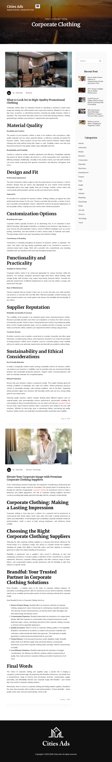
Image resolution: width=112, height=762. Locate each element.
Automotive (82, 147)
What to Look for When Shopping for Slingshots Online (94, 123)
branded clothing (64, 403)
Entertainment (83, 172)
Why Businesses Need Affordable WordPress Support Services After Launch (95, 113)
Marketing (82, 197)
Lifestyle (81, 193)
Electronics (82, 168)
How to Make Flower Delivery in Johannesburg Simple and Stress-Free (95, 80)
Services (29, 470)
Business (29, 93)
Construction (83, 160)
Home (47, 19)
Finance (81, 177)
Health (80, 185)
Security (81, 210)
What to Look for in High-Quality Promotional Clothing (36, 101)
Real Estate (82, 202)
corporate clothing (39, 490)
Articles (81, 143)
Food (80, 181)
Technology (37, 470)
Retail (80, 206)
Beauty (80, 152)
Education (82, 164)
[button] (37, 6)
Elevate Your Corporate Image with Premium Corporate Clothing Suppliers (34, 478)
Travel (80, 223)
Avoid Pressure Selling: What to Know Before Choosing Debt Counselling (95, 101)
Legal (80, 189)
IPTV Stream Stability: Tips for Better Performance (95, 91)
